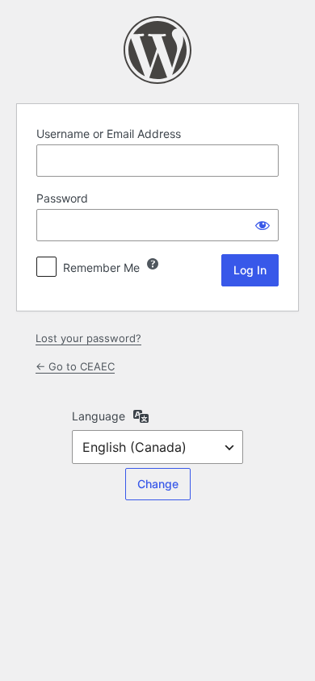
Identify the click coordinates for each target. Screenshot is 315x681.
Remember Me (101, 267)
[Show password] (262, 225)
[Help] (152, 264)
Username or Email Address (108, 133)
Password (62, 198)
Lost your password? (88, 338)
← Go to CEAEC (75, 366)
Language (98, 416)
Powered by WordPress (157, 50)
